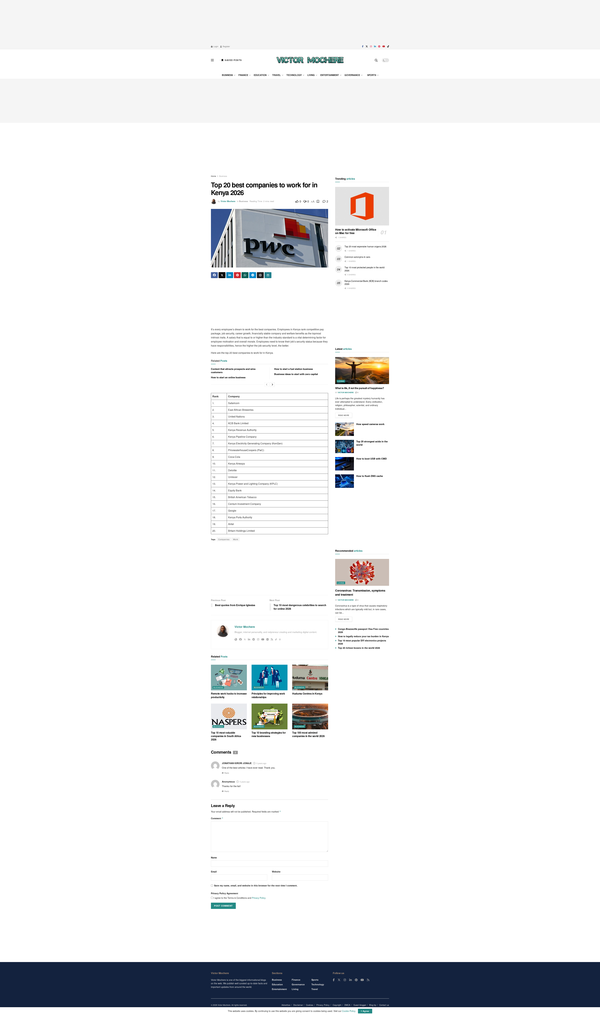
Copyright (337, 1004)
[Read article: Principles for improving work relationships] (270, 677)
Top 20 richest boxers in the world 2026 (359, 647)
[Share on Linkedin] (229, 275)
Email (214, 871)
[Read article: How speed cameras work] (344, 429)
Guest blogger (359, 1004)
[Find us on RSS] (368, 980)
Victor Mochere (228, 201)
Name (214, 857)
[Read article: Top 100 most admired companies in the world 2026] (310, 716)
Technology (294, 75)
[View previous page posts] (266, 384)
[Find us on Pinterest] (379, 46)
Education (260, 75)
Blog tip (372, 1004)
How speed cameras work (370, 424)
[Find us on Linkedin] (350, 980)
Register (226, 46)
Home (213, 176)
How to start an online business (228, 377)
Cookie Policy (348, 1010)
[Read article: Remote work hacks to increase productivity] (229, 677)
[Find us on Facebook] (362, 46)
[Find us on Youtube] (383, 46)
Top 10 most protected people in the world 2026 (365, 269)
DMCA (347, 1004)
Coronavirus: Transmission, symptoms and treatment (360, 592)
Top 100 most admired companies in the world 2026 (308, 734)
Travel (276, 75)
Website (276, 871)
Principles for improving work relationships (268, 695)
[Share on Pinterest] (237, 275)
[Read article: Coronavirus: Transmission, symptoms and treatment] (362, 572)
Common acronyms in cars (357, 256)
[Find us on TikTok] (388, 46)
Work (235, 539)
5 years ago (261, 763)
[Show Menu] (212, 60)
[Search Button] (376, 60)
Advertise (286, 1004)
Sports (371, 75)
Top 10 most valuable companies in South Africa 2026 (226, 736)
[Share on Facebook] (214, 275)
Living (311, 75)
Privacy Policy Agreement (224, 893)
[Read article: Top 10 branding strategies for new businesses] (270, 716)
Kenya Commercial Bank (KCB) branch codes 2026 (366, 282)
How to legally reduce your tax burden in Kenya (363, 636)
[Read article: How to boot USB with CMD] (344, 463)
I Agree (365, 1011)
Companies (224, 539)
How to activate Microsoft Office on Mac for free (355, 231)
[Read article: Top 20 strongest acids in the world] (344, 446)
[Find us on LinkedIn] (375, 46)
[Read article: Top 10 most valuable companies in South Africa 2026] (229, 716)
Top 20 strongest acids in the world (372, 443)
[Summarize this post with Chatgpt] (260, 275)
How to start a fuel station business (293, 369)
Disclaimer (298, 1004)
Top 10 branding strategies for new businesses (269, 734)
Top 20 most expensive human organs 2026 (365, 246)
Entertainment (329, 75)
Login (215, 46)
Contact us (384, 1004)
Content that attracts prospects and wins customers (233, 370)
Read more (345, 414)
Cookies (309, 1004)
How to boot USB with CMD (371, 458)
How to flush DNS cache (369, 476)
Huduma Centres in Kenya (307, 693)
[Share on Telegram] (252, 275)
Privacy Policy (258, 897)
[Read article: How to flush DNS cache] (344, 481)
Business (227, 75)
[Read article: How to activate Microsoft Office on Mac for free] (362, 206)
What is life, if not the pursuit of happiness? (359, 388)
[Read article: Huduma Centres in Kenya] (310, 677)
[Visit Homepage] (310, 60)
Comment (217, 818)
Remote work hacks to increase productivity (229, 695)
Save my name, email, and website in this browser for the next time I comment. (256, 885)
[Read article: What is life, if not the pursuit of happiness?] (362, 370)
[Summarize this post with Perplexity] (268, 275)
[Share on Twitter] (222, 275)
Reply (226, 773)
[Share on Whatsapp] (245, 275)
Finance (243, 75)
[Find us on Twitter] (367, 46)
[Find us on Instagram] (371, 46)
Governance (352, 75)
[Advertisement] (300, 22)
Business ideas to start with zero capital (296, 374)
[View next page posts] (272, 384)
